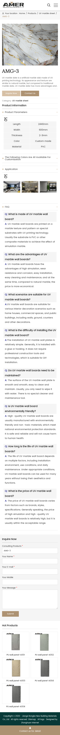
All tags (41, 719)
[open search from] (49, 5)
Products (32, 13)
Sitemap (32, 719)
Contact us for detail (30, 731)
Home (22, 13)
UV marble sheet (47, 13)
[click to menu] (56, 5)
